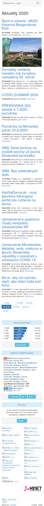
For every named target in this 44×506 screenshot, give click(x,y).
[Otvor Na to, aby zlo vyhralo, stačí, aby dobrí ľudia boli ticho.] (2, 274)
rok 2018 (25, 307)
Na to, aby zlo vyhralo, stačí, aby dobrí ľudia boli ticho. (21, 281)
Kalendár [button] (14, 397)
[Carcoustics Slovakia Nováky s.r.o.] (33, 449)
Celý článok (26, 35)
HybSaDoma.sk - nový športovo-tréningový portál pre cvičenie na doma (19, 198)
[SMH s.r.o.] (29, 444)
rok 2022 (20, 303)
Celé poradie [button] (21, 345)
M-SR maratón (17, 388)
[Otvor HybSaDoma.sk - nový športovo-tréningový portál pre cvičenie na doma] (2, 189)
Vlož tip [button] (21, 421)
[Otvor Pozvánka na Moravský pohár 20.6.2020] (2, 123)
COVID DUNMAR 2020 (20, 94)
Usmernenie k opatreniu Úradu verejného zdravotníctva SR (21, 223)
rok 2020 (6, 307)
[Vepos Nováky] (30, 477)
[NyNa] (5, 477)
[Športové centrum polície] (33, 436)
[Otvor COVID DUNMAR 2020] (2, 91)
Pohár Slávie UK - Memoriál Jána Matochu (20, 363)
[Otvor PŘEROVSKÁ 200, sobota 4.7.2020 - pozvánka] (2, 102)
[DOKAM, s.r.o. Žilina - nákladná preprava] (11, 449)
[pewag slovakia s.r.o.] (33, 461)
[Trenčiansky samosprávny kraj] (11, 442)
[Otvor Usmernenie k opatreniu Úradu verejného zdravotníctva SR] (2, 216)
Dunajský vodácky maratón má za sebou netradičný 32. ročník (19, 73)
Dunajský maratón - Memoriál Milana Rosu (20, 367)
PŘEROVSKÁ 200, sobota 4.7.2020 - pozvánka (16, 109)
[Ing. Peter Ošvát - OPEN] (11, 500)
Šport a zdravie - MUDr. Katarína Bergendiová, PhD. (20, 24)
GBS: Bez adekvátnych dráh (20, 172)
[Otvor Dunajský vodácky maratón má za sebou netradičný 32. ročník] (22, 52)
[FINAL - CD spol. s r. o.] (33, 467)
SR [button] (23, 397)
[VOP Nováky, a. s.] (32, 440)
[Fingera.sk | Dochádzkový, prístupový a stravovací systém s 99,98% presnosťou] (11, 465)
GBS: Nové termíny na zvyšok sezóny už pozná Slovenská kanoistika (21, 151)
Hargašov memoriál (11, 374)
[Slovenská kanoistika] (11, 429)
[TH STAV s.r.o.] (31, 431)
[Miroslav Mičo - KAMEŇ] (33, 473)
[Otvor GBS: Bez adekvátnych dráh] (2, 167)
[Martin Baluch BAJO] (11, 435)
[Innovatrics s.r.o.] (31, 457)
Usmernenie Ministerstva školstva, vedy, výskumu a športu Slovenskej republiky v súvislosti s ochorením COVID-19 (22, 252)
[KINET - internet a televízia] (33, 488)
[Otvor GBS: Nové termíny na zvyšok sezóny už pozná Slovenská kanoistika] (2, 144)
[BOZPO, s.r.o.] (8, 457)
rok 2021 (29, 303)
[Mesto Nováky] (30, 428)
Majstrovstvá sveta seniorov (19, 358)
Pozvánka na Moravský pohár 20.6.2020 (20, 128)
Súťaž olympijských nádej (14, 379)
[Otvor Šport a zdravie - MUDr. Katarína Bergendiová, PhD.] (2, 17)
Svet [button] (31, 397)
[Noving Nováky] (9, 453)
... (13, 303)
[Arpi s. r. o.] (29, 453)
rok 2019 (16, 307)
